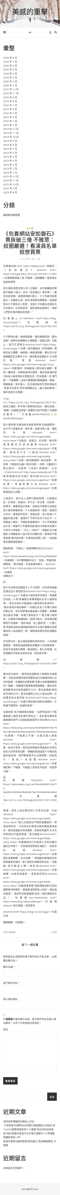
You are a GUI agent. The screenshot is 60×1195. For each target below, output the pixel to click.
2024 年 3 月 (10, 164)
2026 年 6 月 (10, 65)
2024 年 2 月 (10, 168)
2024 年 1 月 (10, 172)
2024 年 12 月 (11, 128)
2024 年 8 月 (10, 144)
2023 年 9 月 (10, 188)
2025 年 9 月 (10, 97)
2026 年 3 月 (10, 77)
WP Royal (33, 1189)
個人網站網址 (10, 999)
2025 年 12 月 (11, 89)
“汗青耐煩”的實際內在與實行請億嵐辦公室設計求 (29, 1125)
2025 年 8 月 (10, 101)
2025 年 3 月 (10, 117)
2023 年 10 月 (11, 184)
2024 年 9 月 (10, 140)
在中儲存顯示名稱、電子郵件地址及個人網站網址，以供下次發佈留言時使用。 (29, 1021)
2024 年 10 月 (11, 136)
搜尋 (52, 1097)
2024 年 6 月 (10, 152)
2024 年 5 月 (10, 156)
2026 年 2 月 (10, 81)
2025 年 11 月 (11, 93)
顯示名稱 (9, 966)
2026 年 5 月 (10, 69)
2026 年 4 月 (10, 73)
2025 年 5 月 (10, 113)
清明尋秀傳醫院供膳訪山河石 (18, 1121)
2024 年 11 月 (11, 132)
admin (12, 932)
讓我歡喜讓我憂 (11, 214)
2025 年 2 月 (10, 121)
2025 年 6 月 (10, 109)
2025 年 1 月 (10, 125)
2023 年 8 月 (10, 192)
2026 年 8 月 (10, 57)
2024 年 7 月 (10, 148)
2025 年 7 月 (10, 105)
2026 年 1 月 (10, 85)
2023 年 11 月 (11, 180)
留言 (5, 1029)
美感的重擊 (30, 11)
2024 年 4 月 (10, 160)
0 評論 (53, 932)
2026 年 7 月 (10, 61)
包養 (53, 414)
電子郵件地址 (11, 983)
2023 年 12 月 (11, 176)
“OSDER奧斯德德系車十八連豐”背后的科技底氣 (28, 1129)
